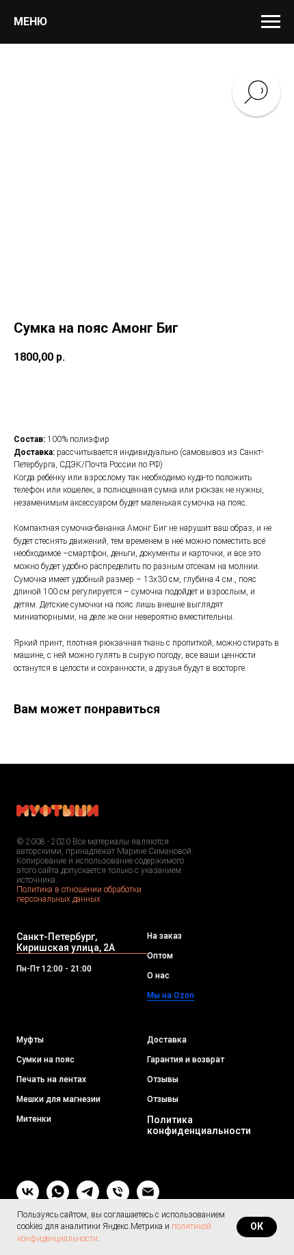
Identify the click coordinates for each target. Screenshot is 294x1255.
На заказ (164, 936)
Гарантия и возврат (185, 1059)
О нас (158, 975)
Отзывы (162, 1079)
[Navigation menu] (270, 22)
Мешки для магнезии (58, 1099)
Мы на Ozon (170, 995)
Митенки (33, 1119)
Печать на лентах (51, 1079)
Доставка (167, 1040)
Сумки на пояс (45, 1059)
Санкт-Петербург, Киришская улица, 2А (65, 942)
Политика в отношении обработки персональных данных (79, 894)
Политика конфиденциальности (199, 1125)
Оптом (160, 956)
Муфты (30, 1040)
